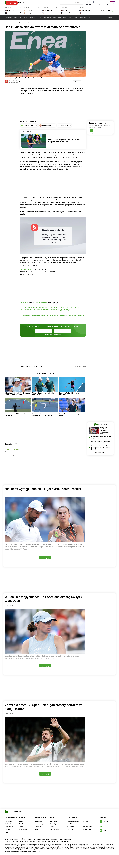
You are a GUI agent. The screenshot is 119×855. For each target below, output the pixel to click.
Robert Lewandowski (73, 821)
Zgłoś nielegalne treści (17, 456)
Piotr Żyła (70, 829)
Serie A (52, 826)
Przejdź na (10, 3)
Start (6, 23)
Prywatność (37, 839)
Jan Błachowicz (87, 826)
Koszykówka (82, 17)
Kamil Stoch (86, 821)
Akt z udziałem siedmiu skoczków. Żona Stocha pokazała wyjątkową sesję (105, 430)
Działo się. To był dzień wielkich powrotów (69, 393)
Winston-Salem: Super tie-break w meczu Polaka (43, 393)
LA (95, 17)
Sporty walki (57, 17)
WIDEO (65, 17)
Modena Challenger (26, 269)
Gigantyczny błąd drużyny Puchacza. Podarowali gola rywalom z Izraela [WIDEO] (101, 447)
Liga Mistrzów (54, 821)
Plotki (38, 841)
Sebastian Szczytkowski (17, 81)
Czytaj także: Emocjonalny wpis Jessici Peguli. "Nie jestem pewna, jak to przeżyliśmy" (50, 307)
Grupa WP (16, 839)
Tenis (25, 17)
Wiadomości (51, 841)
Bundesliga (53, 824)
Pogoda (7, 841)
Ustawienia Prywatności (49, 839)
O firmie (23, 839)
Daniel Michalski (41, 303)
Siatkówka (32, 17)
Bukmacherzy (47, 17)
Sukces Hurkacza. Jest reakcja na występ (70, 414)
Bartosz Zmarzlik (87, 824)
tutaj (39, 851)
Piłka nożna (17, 17)
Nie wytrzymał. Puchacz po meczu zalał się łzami (101, 437)
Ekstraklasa (38, 821)
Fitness (7, 829)
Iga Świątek (70, 826)
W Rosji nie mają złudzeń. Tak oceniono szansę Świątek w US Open (17, 393)
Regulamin (67, 839)
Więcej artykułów (100, 452)
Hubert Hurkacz (87, 829)
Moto (90, 17)
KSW (6, 832)
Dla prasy (29, 839)
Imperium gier (65, 841)
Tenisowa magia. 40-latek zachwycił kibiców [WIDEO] (16, 414)
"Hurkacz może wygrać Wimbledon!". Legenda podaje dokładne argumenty (64, 141)
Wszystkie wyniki (105, 10)
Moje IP (43, 841)
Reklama (60, 839)
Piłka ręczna (73, 17)
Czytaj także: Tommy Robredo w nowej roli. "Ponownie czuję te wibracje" (45, 310)
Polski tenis (35, 366)
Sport (58, 841)
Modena (28, 366)
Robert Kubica (71, 824)
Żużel (39, 17)
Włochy (22, 366)
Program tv (22, 841)
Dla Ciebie (9, 17)
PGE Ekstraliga (54, 829)
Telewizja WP (31, 841)
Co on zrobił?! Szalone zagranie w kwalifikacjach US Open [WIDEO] (43, 414)
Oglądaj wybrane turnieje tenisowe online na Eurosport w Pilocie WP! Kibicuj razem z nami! (52, 315)
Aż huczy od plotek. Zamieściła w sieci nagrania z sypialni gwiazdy (100, 442)
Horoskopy (14, 841)
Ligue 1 (37, 829)
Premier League (39, 824)
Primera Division (39, 826)
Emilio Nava (24, 303)
